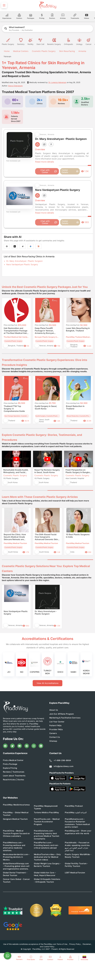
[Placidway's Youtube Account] (19, 746)
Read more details (44, 161)
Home (6, 51)
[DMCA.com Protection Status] (56, 910)
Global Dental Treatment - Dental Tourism (15, 873)
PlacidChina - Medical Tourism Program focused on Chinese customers (16, 833)
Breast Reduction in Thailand (75, 407)
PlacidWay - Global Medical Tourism (16, 813)
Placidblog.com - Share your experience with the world (78, 832)
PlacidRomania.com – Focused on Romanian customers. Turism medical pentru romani (77, 823)
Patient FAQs (55, 725)
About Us (53, 710)
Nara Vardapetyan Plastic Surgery (22, 264)
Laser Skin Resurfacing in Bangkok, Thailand (78, 329)
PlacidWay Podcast (74, 806)
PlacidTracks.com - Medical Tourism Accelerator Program (47, 821)
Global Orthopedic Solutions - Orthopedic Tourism (47, 880)
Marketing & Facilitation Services (64, 718)
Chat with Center (44, 171)
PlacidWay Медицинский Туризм (46, 807)
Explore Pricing (10, 768)
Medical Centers (20, 51)
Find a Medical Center (13, 760)
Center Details (65, 171)
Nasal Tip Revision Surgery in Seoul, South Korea (47, 471)
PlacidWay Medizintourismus (16, 805)
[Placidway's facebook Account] (5, 746)
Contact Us (54, 737)
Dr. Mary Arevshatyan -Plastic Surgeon (24, 261)
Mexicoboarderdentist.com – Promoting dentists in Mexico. (16, 857)
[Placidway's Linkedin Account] (41, 746)
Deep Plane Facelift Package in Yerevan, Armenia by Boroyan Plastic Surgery (44, 331)
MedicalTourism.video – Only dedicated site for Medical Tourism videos (47, 857)
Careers (53, 733)
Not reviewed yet (13, 161)
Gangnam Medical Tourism (15, 819)
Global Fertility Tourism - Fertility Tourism (76, 864)
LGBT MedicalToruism (75, 872)
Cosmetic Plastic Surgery (44, 51)
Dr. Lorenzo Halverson (57, 82)
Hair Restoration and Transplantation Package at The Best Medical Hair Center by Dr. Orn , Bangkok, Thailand (15, 331)
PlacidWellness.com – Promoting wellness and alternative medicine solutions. (14, 846)
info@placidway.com (63, 766)
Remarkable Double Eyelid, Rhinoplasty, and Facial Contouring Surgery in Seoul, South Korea (15, 471)
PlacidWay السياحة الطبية (76, 812)
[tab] (25, 353)
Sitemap (53, 741)
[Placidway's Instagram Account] (33, 746)
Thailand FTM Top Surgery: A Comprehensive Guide (14, 408)
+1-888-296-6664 (62, 760)
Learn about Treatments (14, 775)
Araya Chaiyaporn (15, 86)
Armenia (82, 51)
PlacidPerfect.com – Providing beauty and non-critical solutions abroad (46, 845)
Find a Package (10, 764)
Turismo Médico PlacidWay (46, 812)
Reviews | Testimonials (13, 772)
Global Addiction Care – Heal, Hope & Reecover (45, 873)
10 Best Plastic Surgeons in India (78, 535)
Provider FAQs (56, 729)
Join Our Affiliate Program (61, 714)
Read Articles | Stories (13, 779)
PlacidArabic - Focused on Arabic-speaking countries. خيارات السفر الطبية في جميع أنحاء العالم (77, 846)
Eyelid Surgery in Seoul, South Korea (46, 407)
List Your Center (56, 721)
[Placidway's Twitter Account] (12, 746)
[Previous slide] (5, 325)
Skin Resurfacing (67, 51)
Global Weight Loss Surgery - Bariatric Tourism (47, 864)
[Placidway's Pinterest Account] (26, 746)
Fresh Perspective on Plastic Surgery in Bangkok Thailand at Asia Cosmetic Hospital (78, 471)
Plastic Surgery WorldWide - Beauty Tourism (78, 855)
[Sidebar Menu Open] (4, 5)
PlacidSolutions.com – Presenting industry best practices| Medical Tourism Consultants (46, 835)
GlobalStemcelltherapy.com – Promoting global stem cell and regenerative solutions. (16, 866)
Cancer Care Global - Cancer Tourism (16, 880)
